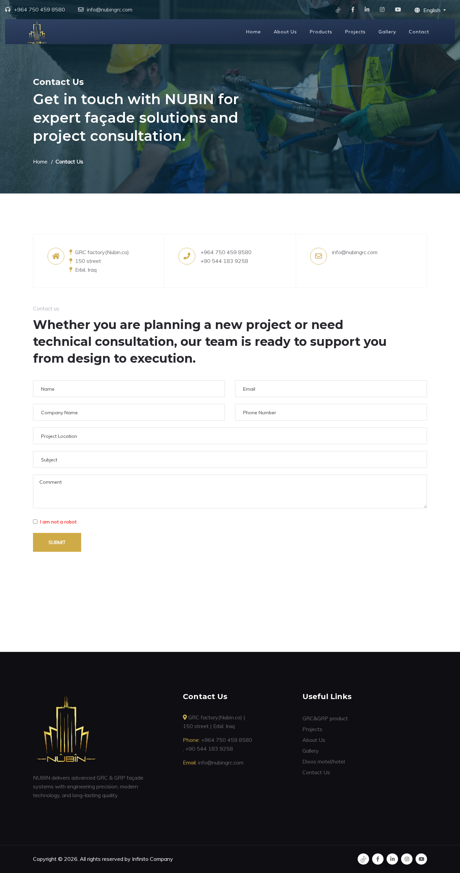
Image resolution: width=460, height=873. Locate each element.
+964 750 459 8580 (39, 9)
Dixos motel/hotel (323, 761)
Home (253, 32)
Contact (419, 32)
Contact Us (316, 772)
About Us (285, 32)
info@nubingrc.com (109, 9)
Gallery (387, 32)
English (432, 10)
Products (321, 32)
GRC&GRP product (325, 718)
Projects (355, 32)
